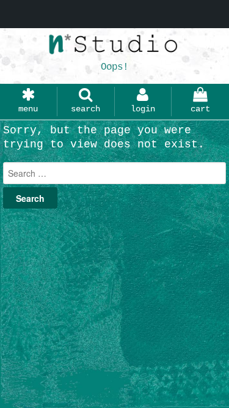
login (143, 109)
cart (200, 109)
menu (28, 109)
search (85, 109)
